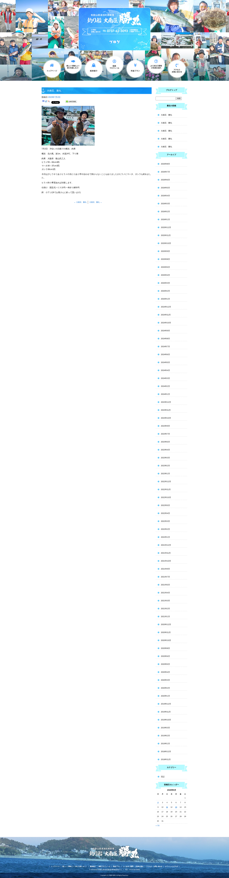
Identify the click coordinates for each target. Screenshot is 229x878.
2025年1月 (165, 299)
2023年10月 (166, 418)
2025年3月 (165, 283)
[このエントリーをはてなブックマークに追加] (43, 102)
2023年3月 (165, 458)
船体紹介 (93, 67)
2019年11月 (166, 712)
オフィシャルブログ (171, 866)
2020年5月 (165, 664)
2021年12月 (166, 545)
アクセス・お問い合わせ (176, 67)
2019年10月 (166, 720)
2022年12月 (166, 481)
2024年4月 (165, 370)
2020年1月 (165, 696)
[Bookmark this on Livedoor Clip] (46, 102)
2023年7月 (165, 434)
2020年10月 (166, 640)
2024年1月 (165, 394)
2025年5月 (165, 267)
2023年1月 (165, 473)
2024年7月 (165, 346)
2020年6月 (165, 656)
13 (176, 807)
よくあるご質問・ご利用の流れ (156, 67)
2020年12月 (166, 624)
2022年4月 (165, 513)
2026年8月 (165, 164)
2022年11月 (166, 489)
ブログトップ (171, 90)
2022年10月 (166, 497)
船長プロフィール (114, 67)
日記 (163, 777)
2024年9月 (165, 331)
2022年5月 (165, 505)
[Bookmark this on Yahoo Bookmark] (49, 102)
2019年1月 (165, 743)
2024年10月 (166, 323)
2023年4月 (165, 450)
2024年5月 (165, 362)
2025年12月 (166, 227)
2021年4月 (165, 593)
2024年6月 (165, 354)
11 (167, 807)
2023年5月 (165, 442)
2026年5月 (165, 188)
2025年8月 (165, 259)
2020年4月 (165, 672)
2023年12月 (166, 402)
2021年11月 (166, 553)
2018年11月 (166, 759)
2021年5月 (165, 585)
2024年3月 (165, 378)
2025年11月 (166, 235)
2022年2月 (165, 529)
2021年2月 (165, 608)
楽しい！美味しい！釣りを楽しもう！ (72, 67)
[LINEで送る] (71, 102)
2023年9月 (165, 426)
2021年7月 (165, 577)
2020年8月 (165, 648)
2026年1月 (165, 219)
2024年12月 (166, 307)
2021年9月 (165, 569)
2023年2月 (165, 466)
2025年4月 (165, 275)
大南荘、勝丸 (80, 202)
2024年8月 (165, 338)
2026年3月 (165, 203)
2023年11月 (166, 410)
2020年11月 (166, 632)
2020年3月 (165, 680)
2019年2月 (165, 736)
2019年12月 (166, 704)
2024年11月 (166, 315)
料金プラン (135, 67)
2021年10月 (166, 561)
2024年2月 (165, 386)
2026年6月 (165, 180)
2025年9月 (165, 251)
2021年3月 (165, 601)
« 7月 (158, 826)
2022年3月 (165, 521)
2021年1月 (165, 616)
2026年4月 (165, 196)
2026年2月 (165, 211)
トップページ (52, 67)
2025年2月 (165, 291)
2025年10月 (166, 243)
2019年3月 (165, 728)
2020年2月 (165, 688)
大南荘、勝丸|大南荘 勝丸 (179, 1)
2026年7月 (165, 172)
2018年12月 (166, 751)
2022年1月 (165, 537)
